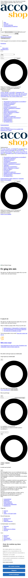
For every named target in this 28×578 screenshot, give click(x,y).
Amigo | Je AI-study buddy (10, 513)
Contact (10, 130)
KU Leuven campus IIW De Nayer (17, 95)
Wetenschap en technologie (10, 111)
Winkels (8, 129)
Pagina (2, 464)
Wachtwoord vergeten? (6, 36)
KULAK (18, 93)
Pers (5, 540)
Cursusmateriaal (7, 499)
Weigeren (14, 570)
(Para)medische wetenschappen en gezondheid (15, 101)
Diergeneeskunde (8, 119)
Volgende (7, 462)
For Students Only (8, 121)
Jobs (22, 129)
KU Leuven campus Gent (16, 96)
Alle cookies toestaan (14, 566)
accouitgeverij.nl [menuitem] (4, 49)
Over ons (6, 530)
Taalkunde (6, 109)
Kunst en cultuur (8, 113)
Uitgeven (6, 510)
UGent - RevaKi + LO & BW (8, 92)
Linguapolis (19, 92)
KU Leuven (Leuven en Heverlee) (12, 93)
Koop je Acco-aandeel (15, 129)
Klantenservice (4, 130)
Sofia (5, 512)
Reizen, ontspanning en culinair (11, 112)
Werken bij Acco (7, 539)
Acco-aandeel (7, 538)
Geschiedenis (7, 105)
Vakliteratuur (7, 500)
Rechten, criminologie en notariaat (12, 108)
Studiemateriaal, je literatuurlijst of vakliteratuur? (15, 328)
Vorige (2, 462)
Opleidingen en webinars (9, 529)
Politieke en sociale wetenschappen (12, 117)
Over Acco (3, 129)
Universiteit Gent (5, 96)
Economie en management (10, 107)
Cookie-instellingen (14, 574)
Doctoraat (6, 520)
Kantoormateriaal (8, 120)
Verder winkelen (14, 389)
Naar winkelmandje (5, 389)
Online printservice (5, 127)
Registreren (3, 43)
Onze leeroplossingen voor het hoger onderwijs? (15, 329)
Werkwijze (6, 526)
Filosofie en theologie (9, 104)
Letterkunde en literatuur (9, 103)
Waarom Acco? (7, 518)
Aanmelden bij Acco (5, 38)
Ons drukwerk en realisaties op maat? (12, 330)
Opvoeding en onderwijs (10, 116)
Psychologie (7, 115)
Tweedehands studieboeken (10, 504)
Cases (5, 527)
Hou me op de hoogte (20, 397)
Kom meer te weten (8, 562)
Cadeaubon (21, 178)
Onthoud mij (5, 35)
